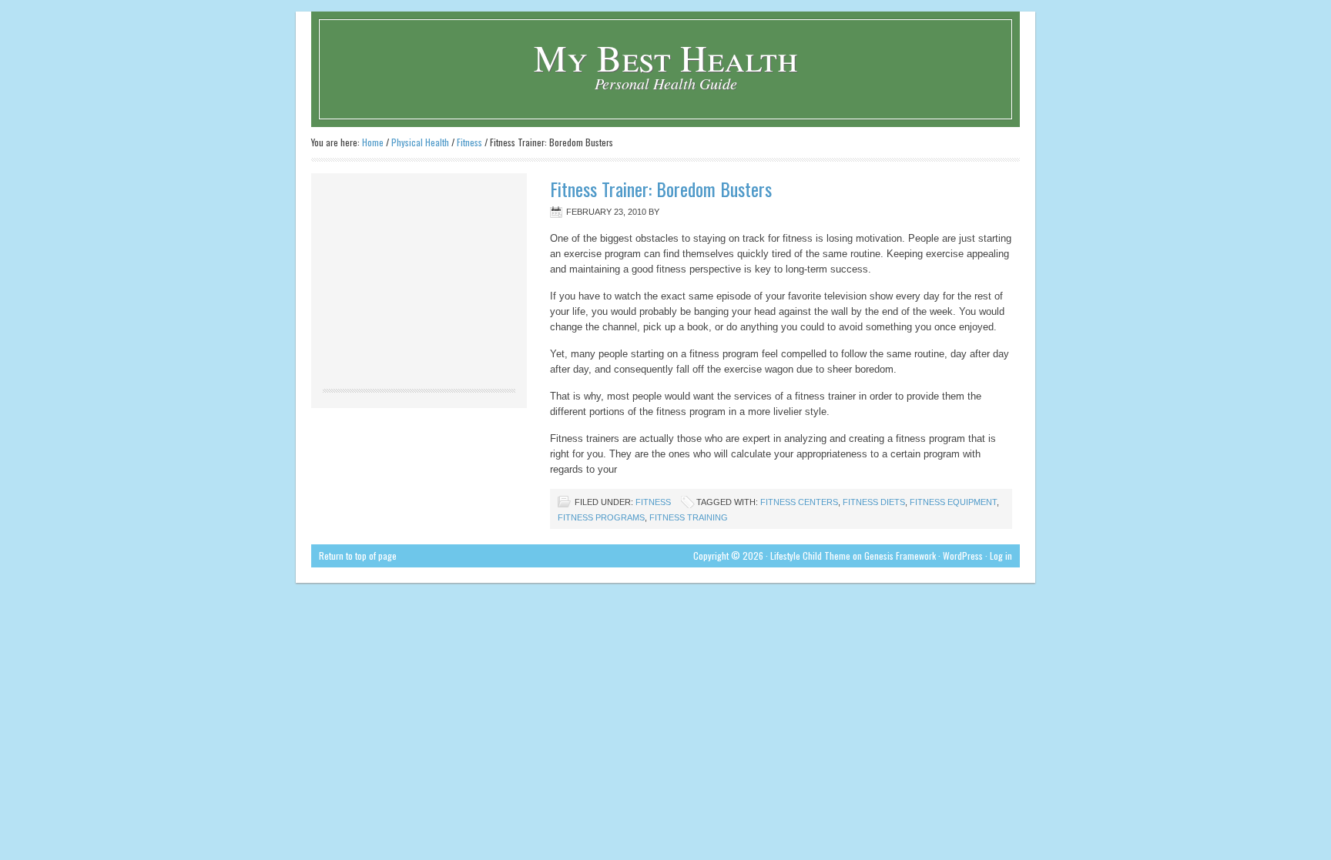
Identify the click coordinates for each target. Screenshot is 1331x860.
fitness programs (601, 517)
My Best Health (666, 57)
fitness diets (874, 502)
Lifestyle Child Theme (810, 555)
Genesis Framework (900, 555)
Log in (1001, 555)
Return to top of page (358, 555)
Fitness (653, 502)
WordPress (963, 555)
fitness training (688, 517)
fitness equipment (953, 502)
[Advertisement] (419, 281)
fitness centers (799, 502)
